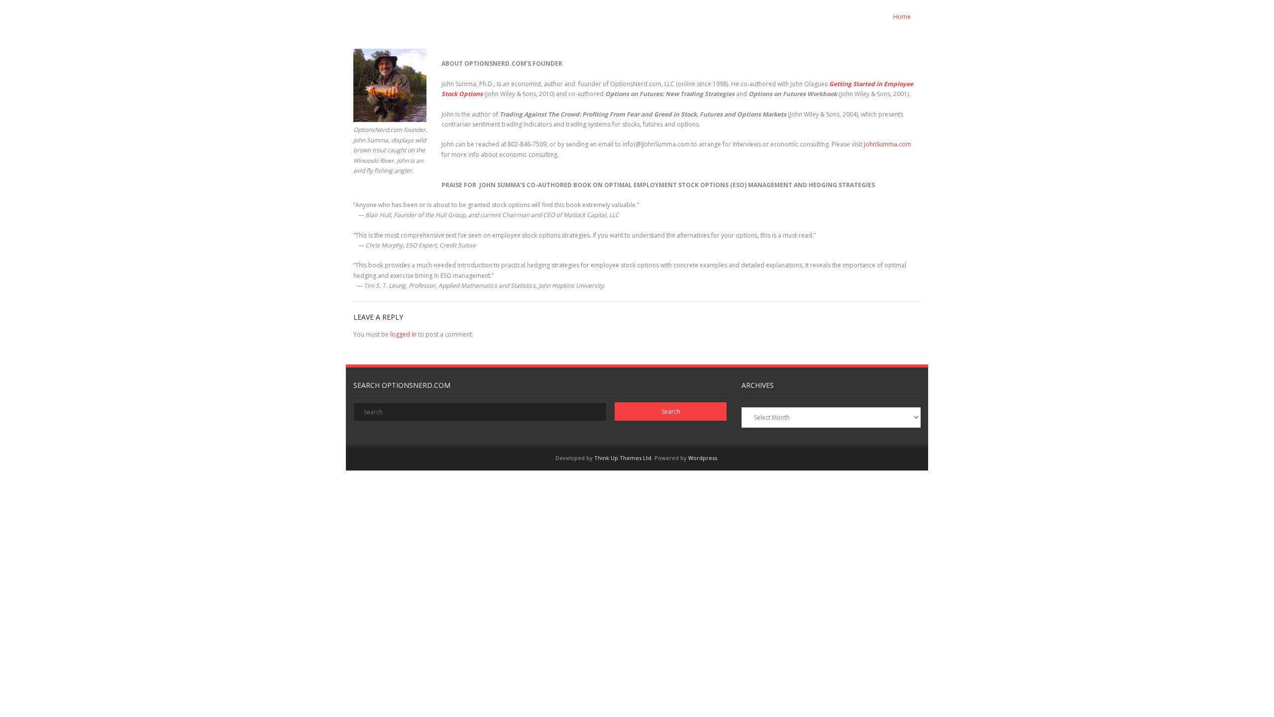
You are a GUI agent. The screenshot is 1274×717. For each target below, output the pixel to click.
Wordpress (702, 458)
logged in (403, 334)
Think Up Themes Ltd (622, 458)
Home (902, 16)
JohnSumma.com (887, 144)
